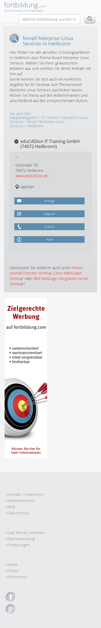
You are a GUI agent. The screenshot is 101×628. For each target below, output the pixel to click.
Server (53, 117)
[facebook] (10, 597)
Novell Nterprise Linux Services (37, 123)
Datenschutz (18, 512)
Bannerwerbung (21, 538)
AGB (11, 506)
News (13, 564)
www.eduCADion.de (31, 175)
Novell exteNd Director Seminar (46, 270)
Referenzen (17, 576)
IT (42, 117)
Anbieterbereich (21, 500)
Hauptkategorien (24, 117)
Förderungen (19, 544)
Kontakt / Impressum (26, 494)
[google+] (10, 609)
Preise (13, 570)
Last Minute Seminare (26, 532)
